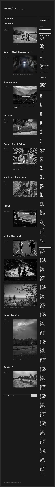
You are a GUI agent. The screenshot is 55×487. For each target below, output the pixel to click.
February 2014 (42, 420)
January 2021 (42, 326)
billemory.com (42, 81)
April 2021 (42, 323)
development (42, 52)
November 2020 (43, 329)
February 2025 (42, 271)
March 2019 (42, 351)
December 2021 (43, 314)
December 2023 (43, 287)
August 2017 (42, 372)
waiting (41, 240)
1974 (41, 102)
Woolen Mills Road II (43, 71)
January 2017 (42, 380)
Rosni (41, 219)
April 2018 (42, 363)
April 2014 (42, 417)
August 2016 (42, 386)
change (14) (42, 45)
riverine (41, 216)
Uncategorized (42, 234)
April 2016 (42, 390)
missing (41, 196)
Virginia (41, 239)
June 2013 (42, 429)
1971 (41, 98)
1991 (41, 120)
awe (41, 158)
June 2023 (42, 294)
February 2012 (42, 447)
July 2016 (41, 387)
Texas (7, 205)
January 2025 (42, 272)
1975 (41, 103)
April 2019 (42, 350)
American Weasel (43, 59)
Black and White (10, 8)
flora (41, 187)
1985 (41, 114)
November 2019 (43, 342)
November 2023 (43, 288)
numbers (41, 203)
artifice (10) (42, 40)
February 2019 (42, 352)
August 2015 (42, 399)
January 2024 (42, 286)
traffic (41, 232)
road (4, 30)
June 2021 (42, 321)
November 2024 (43, 275)
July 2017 (41, 374)
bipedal (5, 29)
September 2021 (43, 317)
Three (41, 230)
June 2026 (42, 253)
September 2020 (43, 331)
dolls (41, 176)
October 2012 (42, 438)
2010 (41, 138)
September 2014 (43, 412)
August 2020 (42, 332)
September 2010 (43, 466)
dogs (4, 182)
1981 (41, 110)
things (41, 229)
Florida (5, 150)
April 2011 (42, 458)
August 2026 (42, 251)
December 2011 (42, 449)
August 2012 (42, 440)
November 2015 (43, 396)
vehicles (41, 238)
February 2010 (42, 474)
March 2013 (42, 432)
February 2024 (42, 285)
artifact (41, 156)
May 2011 (41, 457)
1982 (41, 111)
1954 (41, 94)
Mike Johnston (42, 86)
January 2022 (42, 313)
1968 (41, 95)
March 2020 (42, 338)
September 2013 (43, 425)
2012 (41, 140)
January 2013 (42, 434)
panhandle (42, 205)
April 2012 (42, 444)
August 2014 (42, 413)
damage (41, 170)
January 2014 (42, 421)
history (41, 194)
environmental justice (44, 179)
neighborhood (42, 198)
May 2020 (42, 335)
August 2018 (42, 359)
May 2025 (42, 268)
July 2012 (41, 441)
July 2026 (42, 252)
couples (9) (42, 47)
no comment (42, 201)
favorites (41, 184)
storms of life (6, 122)
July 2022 (42, 306)
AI (40, 148)
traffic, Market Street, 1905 (45, 68)
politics (41, 212)
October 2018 (42, 357)
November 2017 (43, 369)
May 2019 (42, 349)
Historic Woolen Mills (44, 62)
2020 (41, 144)
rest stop (8, 115)
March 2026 (42, 257)
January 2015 (42, 407)
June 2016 (42, 388)
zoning (41, 243)
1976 (41, 104)
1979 (41, 107)
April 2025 (42, 269)
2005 (41, 133)
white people (42, 242)
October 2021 (42, 316)
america (41, 150)
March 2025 (42, 270)
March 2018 (42, 365)
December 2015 (43, 395)
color (41, 166)
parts (41, 206)
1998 (4, 372)
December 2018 (43, 354)
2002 (41, 130)
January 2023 (42, 299)
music (41, 197)
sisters (6, 241)
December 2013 (43, 422)
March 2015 (42, 405)
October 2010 (42, 465)
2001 (41, 129)
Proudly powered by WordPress (15, 482)
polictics (41, 211)
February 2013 (42, 433)
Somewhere (10, 82)
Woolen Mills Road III (44, 72)
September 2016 (43, 385)
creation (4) (42, 48)
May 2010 (42, 470)
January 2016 (42, 394)
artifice (41, 157)
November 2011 (43, 450)
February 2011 (42, 460)
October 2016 (42, 384)
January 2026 (42, 259)
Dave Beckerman (43, 83)
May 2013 (42, 430)
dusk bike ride (11, 315)
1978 (41, 106)
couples (41, 167)
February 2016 (42, 393)
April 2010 (42, 471)
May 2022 (42, 308)
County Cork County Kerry (18, 52)
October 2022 (42, 303)
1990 (41, 119)
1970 (41, 97)
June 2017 (42, 375)
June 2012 (42, 442)
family (8, 29)
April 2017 (42, 377)
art (40, 155)
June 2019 (42, 348)
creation (41, 168)
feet (41, 185)
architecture (6, 149)
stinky (41, 223)
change (41, 162)
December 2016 (43, 381)
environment (42, 178)
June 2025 (42, 267)
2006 (41, 134)
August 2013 (42, 426)
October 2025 (42, 262)
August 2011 (42, 453)
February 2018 (42, 366)
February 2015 (42, 406)
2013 (41, 141)
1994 (41, 121)
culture (41, 49)
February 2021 (42, 325)
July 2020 (42, 333)
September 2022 (43, 304)
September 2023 (43, 290)
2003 (41, 131)
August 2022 (42, 305)
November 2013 (43, 423)
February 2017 (42, 379)
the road (8, 23)
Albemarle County (43, 149)
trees (41, 233)
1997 (41, 123)
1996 (41, 122)
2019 (41, 143)
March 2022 (42, 311)
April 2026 (42, 256)
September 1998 (43, 475)
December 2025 (43, 260)
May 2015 (42, 403)
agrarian (5, 320)
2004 (41, 132)
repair (41, 215)
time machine (42, 231)
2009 (41, 137)
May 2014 (42, 416)
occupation (42, 204)
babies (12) (42, 43)
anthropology (42, 152)
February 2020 (42, 339)
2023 (41, 146)
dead (41, 171)
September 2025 (43, 263)
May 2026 (42, 254)
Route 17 (8, 367)
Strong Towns (42, 67)
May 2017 (42, 376)
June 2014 (42, 415)
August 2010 (42, 467)
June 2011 (42, 456)
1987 (41, 116)
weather (5, 323)
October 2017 (42, 370)
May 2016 (42, 389)
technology (42, 228)
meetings (42, 195)
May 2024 (42, 281)
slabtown (7, 30)
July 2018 (41, 360)
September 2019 (43, 344)
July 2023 (41, 293)
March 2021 (42, 324)
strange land (7, 57)
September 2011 (43, 452)
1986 (41, 115)
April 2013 (42, 431)
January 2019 (42, 353)
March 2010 (42, 472)
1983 (41, 112)
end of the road (12, 236)
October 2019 (42, 343)
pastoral (41, 207)
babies (41, 159)
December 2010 (43, 462)
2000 (41, 128)
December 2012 (43, 435)
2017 (41, 142)
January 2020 (42, 340)
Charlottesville (42, 164)
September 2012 (43, 439)
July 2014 (41, 414)
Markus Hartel (42, 84)
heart (41, 193)
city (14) (41, 46)
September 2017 (43, 371)
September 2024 (43, 277)
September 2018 (43, 358)
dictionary (42, 174)
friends (6, 211)
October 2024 (42, 276)
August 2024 (42, 278)
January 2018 (42, 367)
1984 (41, 113)
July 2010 (41, 468)
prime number (42, 213)
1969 (41, 96)
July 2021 (41, 320)
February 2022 (42, 312)
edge (41, 177)
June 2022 (42, 307)
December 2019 (43, 341)
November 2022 (43, 302)
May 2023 (42, 295)
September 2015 (43, 398)
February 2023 (42, 298)
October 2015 (42, 397)
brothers (41, 161)
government (42, 192)
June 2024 (42, 280)
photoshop (42, 210)
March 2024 (42, 284)
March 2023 (42, 297)
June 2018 (42, 361)
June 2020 (42, 334)
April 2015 (42, 404)
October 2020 (42, 330)
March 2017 (42, 378)
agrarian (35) (42, 37)
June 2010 (42, 469)
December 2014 (43, 408)
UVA (41, 237)
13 (14, 395)
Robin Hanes (42, 64)
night (7, 150)
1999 (41, 125)
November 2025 (43, 261)
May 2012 (42, 443)
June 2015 (42, 402)
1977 (4, 211)
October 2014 (42, 411)
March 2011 (42, 459)
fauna (41, 183)
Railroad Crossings (43, 63)
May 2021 (42, 322)
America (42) (42, 38)
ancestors (42, 151)
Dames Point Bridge (15, 144)
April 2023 (42, 296)
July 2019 (41, 347)
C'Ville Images (42, 82)
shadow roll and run (15, 177)
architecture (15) (43, 39)
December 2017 (43, 368)
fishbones (42, 186)
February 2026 (42, 258)
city (41, 165)
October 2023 (42, 289)
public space (42, 214)
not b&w (41, 202)
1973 (41, 101)
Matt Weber (42, 85)
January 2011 (42, 461)
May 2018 (42, 362)
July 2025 (42, 266)
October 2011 (42, 451)
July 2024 (42, 279)
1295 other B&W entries (44, 79)
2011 (41, 139)
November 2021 (43, 315)
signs (41, 220)
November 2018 (43, 356)
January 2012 (42, 448)
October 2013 (42, 424)
